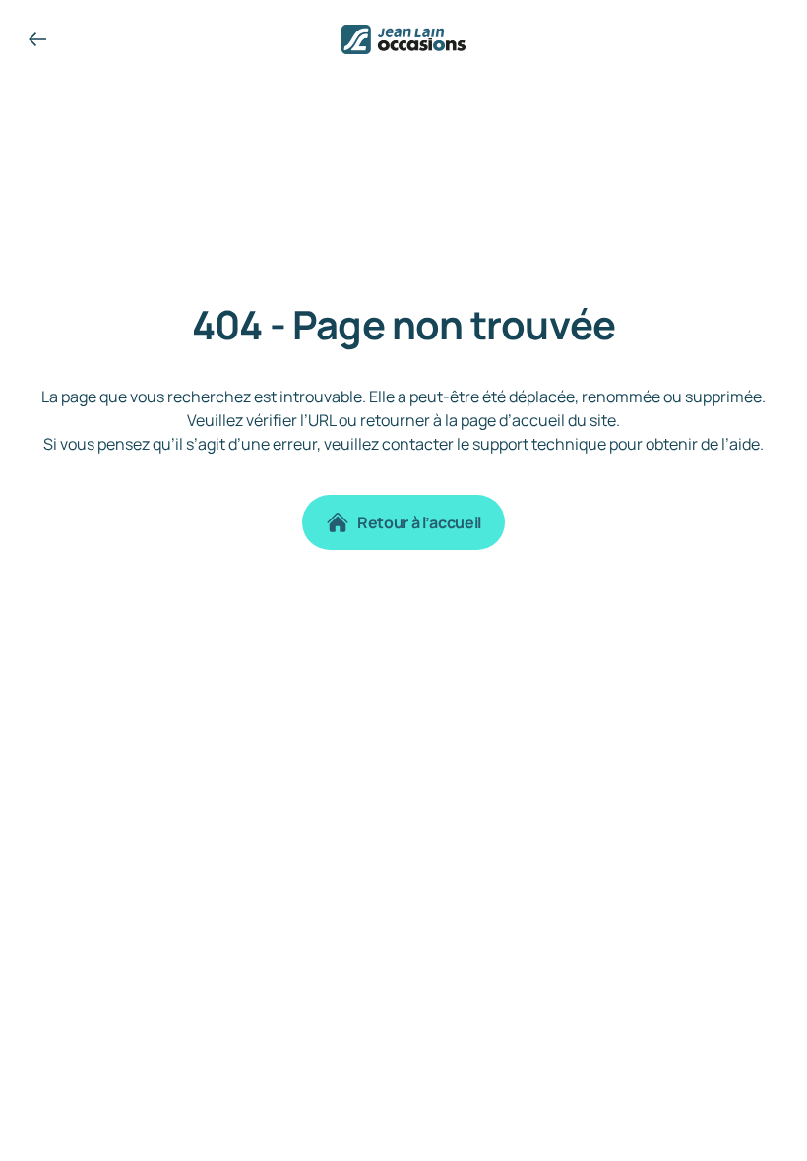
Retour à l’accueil (419, 522)
